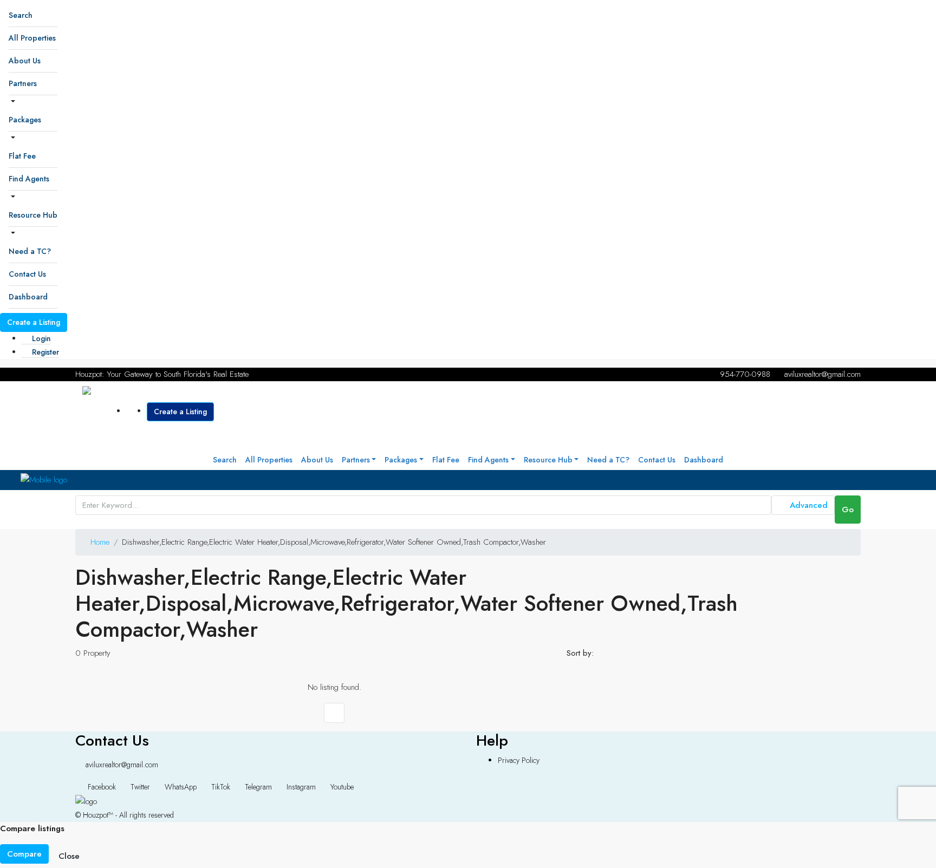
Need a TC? (30, 251)
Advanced (807, 505)
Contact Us (27, 274)
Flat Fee (22, 156)
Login (40, 338)
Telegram (258, 786)
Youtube (341, 786)
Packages (25, 119)
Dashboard (28, 296)
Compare (24, 854)
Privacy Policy (519, 760)
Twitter (140, 786)
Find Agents (29, 178)
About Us (25, 60)
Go (848, 509)
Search (20, 15)
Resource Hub (33, 215)
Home (99, 542)
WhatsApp (180, 786)
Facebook (102, 786)
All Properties (32, 37)
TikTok (220, 786)
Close (69, 856)
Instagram (301, 786)
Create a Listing (33, 322)
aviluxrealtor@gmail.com (122, 764)
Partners (23, 83)
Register (44, 352)
